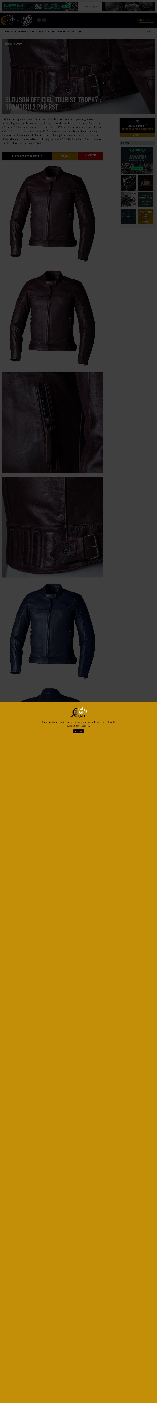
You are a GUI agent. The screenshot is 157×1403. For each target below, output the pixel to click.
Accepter (78, 731)
